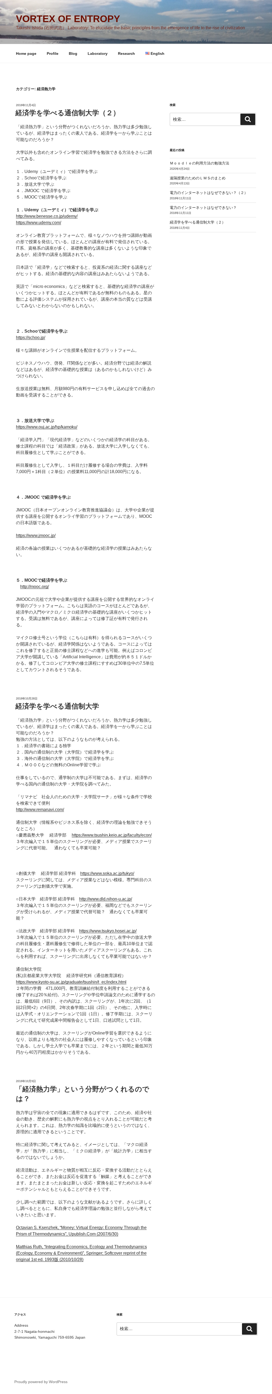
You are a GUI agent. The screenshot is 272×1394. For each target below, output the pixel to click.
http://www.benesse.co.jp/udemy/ (47, 216)
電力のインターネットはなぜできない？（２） (209, 193)
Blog (73, 53)
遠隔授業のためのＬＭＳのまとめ (198, 178)
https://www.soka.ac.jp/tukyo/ (107, 873)
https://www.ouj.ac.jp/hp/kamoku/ (46, 427)
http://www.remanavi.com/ (40, 809)
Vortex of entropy (68, 18)
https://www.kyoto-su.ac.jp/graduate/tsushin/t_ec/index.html (71, 982)
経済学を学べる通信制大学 (57, 706)
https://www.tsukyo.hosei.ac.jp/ (108, 931)
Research (126, 53)
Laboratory (98, 53)
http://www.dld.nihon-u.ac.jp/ (105, 899)
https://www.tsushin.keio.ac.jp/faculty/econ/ (112, 835)
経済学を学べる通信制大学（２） (67, 113)
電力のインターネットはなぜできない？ (203, 207)
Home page (26, 53)
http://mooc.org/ (34, 586)
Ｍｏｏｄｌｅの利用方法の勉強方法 (199, 163)
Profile (52, 53)
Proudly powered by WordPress (40, 1382)
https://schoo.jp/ (30, 337)
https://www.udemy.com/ (38, 222)
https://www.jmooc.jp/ (36, 535)
